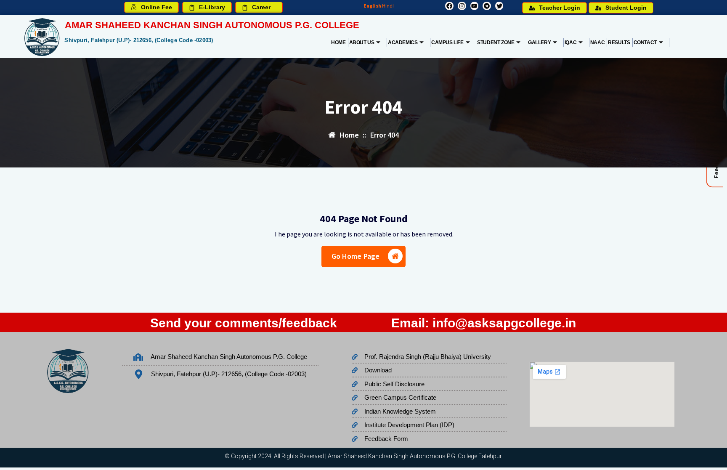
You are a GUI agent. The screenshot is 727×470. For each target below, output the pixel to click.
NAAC (597, 42)
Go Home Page (356, 256)
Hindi (388, 6)
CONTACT (645, 42)
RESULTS (619, 42)
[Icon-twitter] (499, 6)
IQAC (570, 42)
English (372, 6)
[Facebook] (449, 6)
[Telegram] (487, 6)
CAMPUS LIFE (447, 42)
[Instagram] (462, 6)
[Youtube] (474, 6)
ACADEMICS (402, 42)
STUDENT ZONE (495, 42)
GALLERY (539, 42)
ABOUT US (361, 42)
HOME (338, 42)
